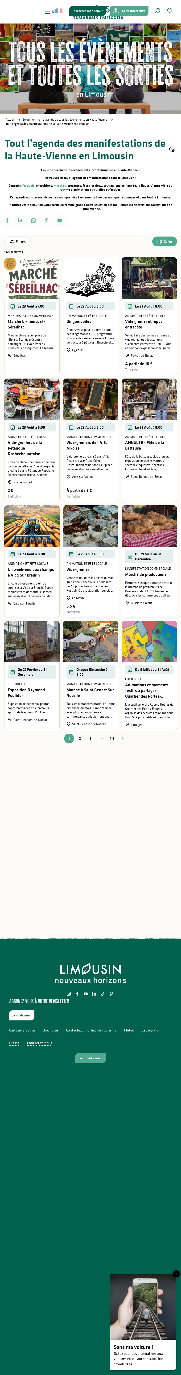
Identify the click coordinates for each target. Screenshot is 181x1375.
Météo (129, 1030)
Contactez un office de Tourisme (91, 1030)
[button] (157, 11)
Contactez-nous (39, 1042)
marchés (60, 185)
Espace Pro (150, 1030)
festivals (28, 185)
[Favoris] (170, 10)
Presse (14, 1042)
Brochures (50, 1030)
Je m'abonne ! (21, 1015)
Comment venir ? (90, 1058)
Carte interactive (22, 1030)
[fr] (59, 11)
